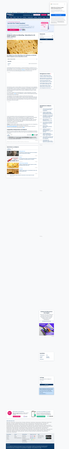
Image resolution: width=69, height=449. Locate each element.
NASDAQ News (44, 422)
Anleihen (35, 17)
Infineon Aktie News (17, 426)
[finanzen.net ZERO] (22, 30)
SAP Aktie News (16, 425)
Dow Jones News (38, 422)
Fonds (18, 17)
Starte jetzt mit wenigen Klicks (12, 126)
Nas (31, 12)
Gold (15, 93)
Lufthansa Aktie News (42, 426)
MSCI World (18, 12)
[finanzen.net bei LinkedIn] (33, 438)
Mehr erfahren (12, 29)
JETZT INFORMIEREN (16, 416)
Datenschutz (24, 436)
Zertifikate (24, 17)
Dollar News (8, 423)
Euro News (12, 423)
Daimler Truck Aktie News (16, 430)
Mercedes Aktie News (31, 427)
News (11, 17)
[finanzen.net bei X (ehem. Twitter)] (31, 438)
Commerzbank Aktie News (39, 425)
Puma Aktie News (43, 429)
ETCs (47, 355)
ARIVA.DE (29, 447)
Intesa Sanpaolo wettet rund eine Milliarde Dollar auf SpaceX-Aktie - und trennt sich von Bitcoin (46, 86)
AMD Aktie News (9, 428)
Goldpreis (14, 19)
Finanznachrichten (19, 422)
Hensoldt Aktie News (10, 426)
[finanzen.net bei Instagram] (31, 436)
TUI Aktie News (37, 424)
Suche (47, 39)
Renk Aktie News (35, 426)
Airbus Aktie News (49, 426)
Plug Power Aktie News (47, 425)
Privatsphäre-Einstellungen (24, 440)
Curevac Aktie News (36, 429)
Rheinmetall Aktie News (38, 423)
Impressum (24, 435)
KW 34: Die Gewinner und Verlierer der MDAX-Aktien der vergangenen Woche (46, 78)
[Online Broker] (10, 15)
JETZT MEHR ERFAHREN (41, 416)
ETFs (21, 17)
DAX (7, 12)
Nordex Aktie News (38, 427)
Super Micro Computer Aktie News (30, 431)
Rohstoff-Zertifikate (48, 357)
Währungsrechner (41, 436)
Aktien (8, 17)
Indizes (14, 17)
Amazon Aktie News (22, 424)
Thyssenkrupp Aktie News (23, 427)
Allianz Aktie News (43, 424)
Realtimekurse (42, 355)
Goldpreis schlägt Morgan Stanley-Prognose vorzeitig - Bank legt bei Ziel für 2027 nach (46, 76)
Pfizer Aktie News (44, 428)
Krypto (44, 17)
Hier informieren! (43, 393)
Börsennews (8, 422)
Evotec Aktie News (22, 428)
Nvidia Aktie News (31, 423)
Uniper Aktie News (15, 428)
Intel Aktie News (9, 429)
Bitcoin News (25, 423)
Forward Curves (41, 357)
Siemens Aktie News (29, 429)
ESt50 (12, 12)
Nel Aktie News (9, 430)
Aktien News (13, 422)
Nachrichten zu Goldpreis (20, 19)
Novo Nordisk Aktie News (37, 428)
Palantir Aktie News (15, 429)
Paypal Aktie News (23, 426)
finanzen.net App (40, 435)
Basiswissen (42, 359)
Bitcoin (37, 12)
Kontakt (8, 435)
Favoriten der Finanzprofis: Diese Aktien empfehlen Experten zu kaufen (46, 81)
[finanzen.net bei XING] (34, 438)
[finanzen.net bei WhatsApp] (32, 439)
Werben (15, 436)
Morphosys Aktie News (28, 428)
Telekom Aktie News (47, 430)
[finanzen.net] (10, 14)
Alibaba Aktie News (40, 430)
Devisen (47, 17)
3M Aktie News (9, 432)
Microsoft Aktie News (10, 425)
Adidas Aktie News (49, 429)
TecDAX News (33, 422)
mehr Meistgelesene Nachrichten (45, 87)
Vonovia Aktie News (45, 427)
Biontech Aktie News (15, 427)
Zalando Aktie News (21, 431)
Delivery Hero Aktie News (32, 430)
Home (8, 19)
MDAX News (28, 422)
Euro (42, 12)
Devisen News (49, 422)
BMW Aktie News (14, 431)
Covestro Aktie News (22, 429)
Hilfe (15, 435)
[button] (36, 15)
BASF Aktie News (9, 424)
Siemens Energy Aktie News (30, 424)
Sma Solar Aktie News (24, 430)
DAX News (23, 422)
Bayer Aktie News (15, 424)
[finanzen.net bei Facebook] (33, 436)
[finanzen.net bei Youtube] (34, 436)
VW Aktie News (14, 432)
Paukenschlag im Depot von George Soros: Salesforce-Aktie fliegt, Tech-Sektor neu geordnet (45, 83)
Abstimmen (46, 384)
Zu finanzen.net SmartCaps (46, 321)
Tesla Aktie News (45, 423)
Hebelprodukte (30, 17)
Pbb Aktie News (38, 431)
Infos (23, 127)
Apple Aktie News (31, 425)
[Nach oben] (52, 448)
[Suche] (32, 15)
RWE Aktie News (29, 426)
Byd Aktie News (9, 427)
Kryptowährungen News (19, 423)
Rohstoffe (40, 17)
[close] (65, 4)
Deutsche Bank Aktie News (23, 425)
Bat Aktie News (9, 431)
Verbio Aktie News (45, 431)
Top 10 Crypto (25, 12)
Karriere (8, 436)
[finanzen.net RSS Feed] (33, 439)
